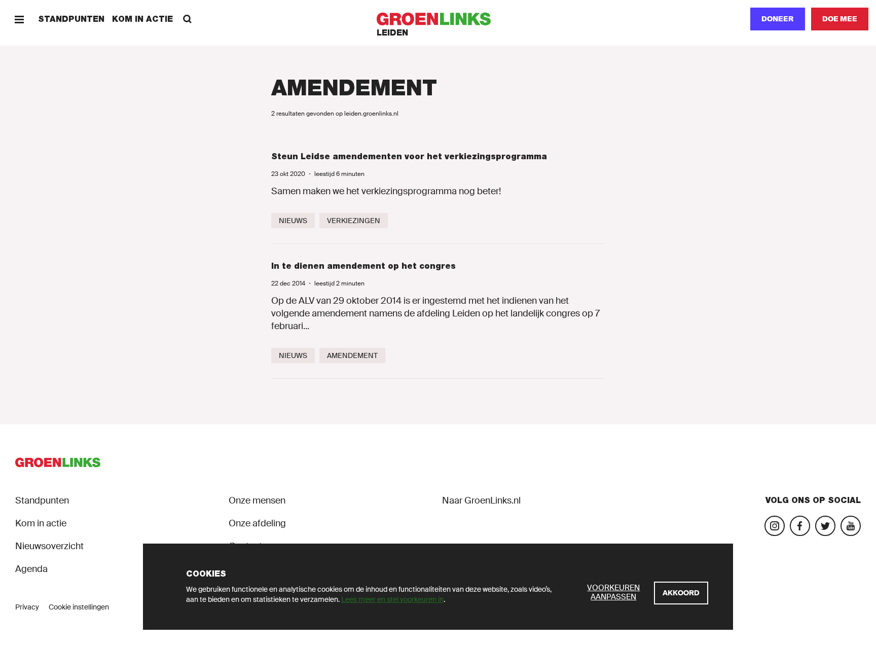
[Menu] (19, 19)
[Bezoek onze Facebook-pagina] (800, 526)
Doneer (777, 18)
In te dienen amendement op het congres (363, 266)
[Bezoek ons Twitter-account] (825, 526)
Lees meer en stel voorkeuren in (392, 599)
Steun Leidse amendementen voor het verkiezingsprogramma (409, 156)
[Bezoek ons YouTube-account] (851, 526)
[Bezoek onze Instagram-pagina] (774, 526)
